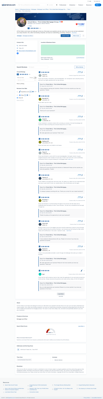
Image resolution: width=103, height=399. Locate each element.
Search (17, 9)
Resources (89, 5)
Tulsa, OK (21, 48)
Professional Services (25, 9)
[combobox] (32, 5)
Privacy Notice (87, 397)
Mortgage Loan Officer (43, 9)
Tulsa (68, 9)
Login (90, 1)
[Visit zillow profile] (18, 53)
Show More (74, 32)
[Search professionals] (56, 5)
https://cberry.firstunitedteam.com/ (27, 50)
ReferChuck (76, 35)
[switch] (34, 78)
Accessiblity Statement (96, 397)
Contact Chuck (65, 35)
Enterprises (72, 5)
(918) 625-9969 (23, 45)
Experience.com (11, 397)
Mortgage (33, 9)
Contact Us (97, 1)
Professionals (62, 5)
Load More (60, 294)
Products (80, 5)
